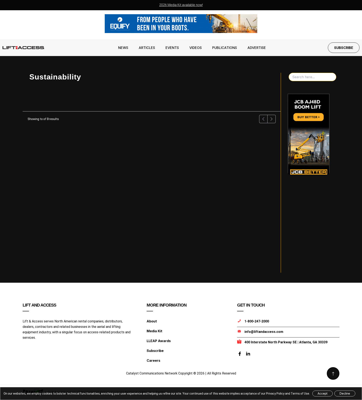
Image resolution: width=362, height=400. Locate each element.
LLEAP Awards (159, 341)
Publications (224, 48)
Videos (195, 48)
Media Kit (154, 331)
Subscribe (343, 48)
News (123, 48)
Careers (153, 360)
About (152, 321)
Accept (322, 393)
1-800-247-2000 (256, 321)
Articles (147, 48)
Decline (345, 393)
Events (172, 48)
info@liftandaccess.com (263, 332)
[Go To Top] (333, 373)
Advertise (256, 48)
